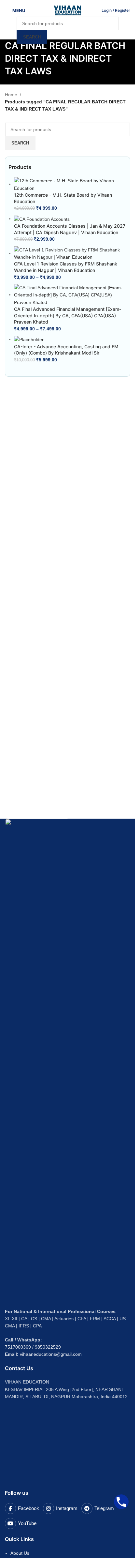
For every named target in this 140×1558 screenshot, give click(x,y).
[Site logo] (67, 10)
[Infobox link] (116, 10)
